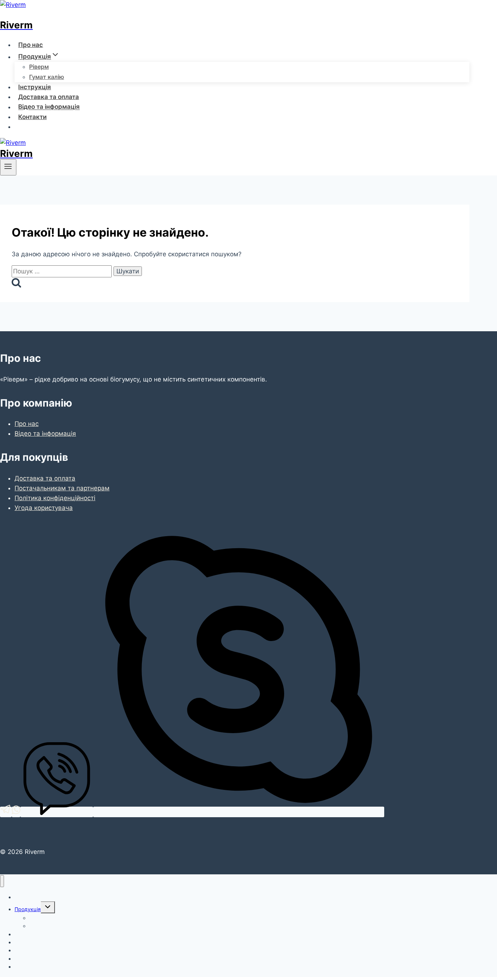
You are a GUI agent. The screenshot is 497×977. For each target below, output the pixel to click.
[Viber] (56, 812)
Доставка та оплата (48, 96)
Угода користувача (44, 507)
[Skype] (238, 812)
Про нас (30, 44)
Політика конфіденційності (55, 498)
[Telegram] (6, 812)
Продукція (28, 909)
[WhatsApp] (16, 812)
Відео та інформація (49, 107)
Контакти (32, 116)
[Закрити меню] (2, 881)
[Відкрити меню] (8, 167)
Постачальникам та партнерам (62, 488)
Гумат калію (46, 76)
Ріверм (39, 66)
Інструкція (34, 87)
